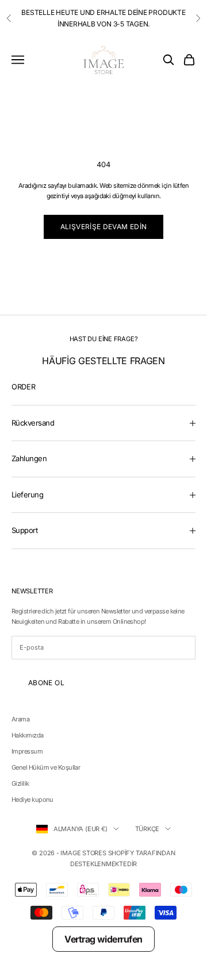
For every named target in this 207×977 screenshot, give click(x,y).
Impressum (27, 751)
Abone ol (46, 682)
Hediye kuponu (32, 799)
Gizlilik (20, 783)
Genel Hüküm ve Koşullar (46, 767)
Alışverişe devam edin (103, 226)
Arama (20, 719)
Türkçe (147, 829)
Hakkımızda (28, 735)
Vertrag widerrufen (103, 939)
